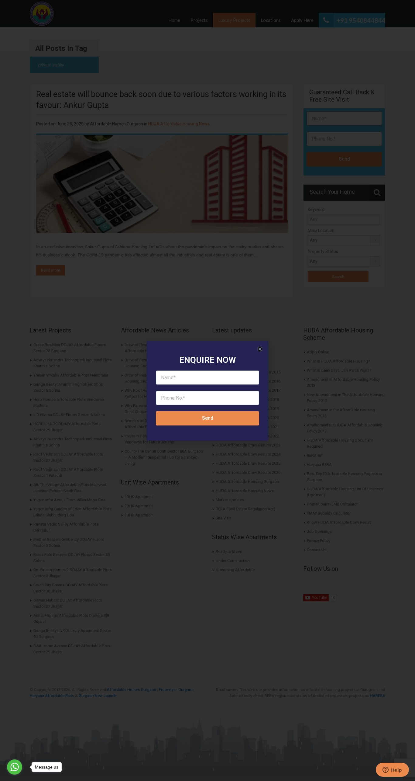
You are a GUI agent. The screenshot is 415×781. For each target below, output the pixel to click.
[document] (207, 390)
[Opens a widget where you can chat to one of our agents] (392, 770)
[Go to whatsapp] (14, 767)
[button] (260, 349)
